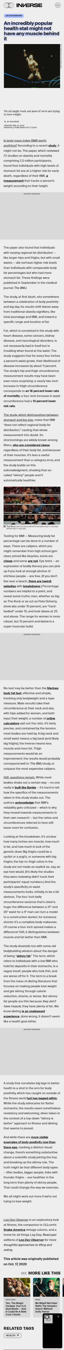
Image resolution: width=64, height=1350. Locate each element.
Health (10, 1335)
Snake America (14, 1230)
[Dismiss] (58, 1316)
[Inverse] (29, 5)
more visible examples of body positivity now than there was (29, 1142)
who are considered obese (31, 445)
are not (33, 561)
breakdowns (31, 586)
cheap (8, 561)
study (52, 145)
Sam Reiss (14, 121)
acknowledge (24, 803)
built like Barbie (25, 787)
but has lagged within (42, 1098)
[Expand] (46, 1316)
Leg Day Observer (31, 1240)
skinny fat (23, 956)
